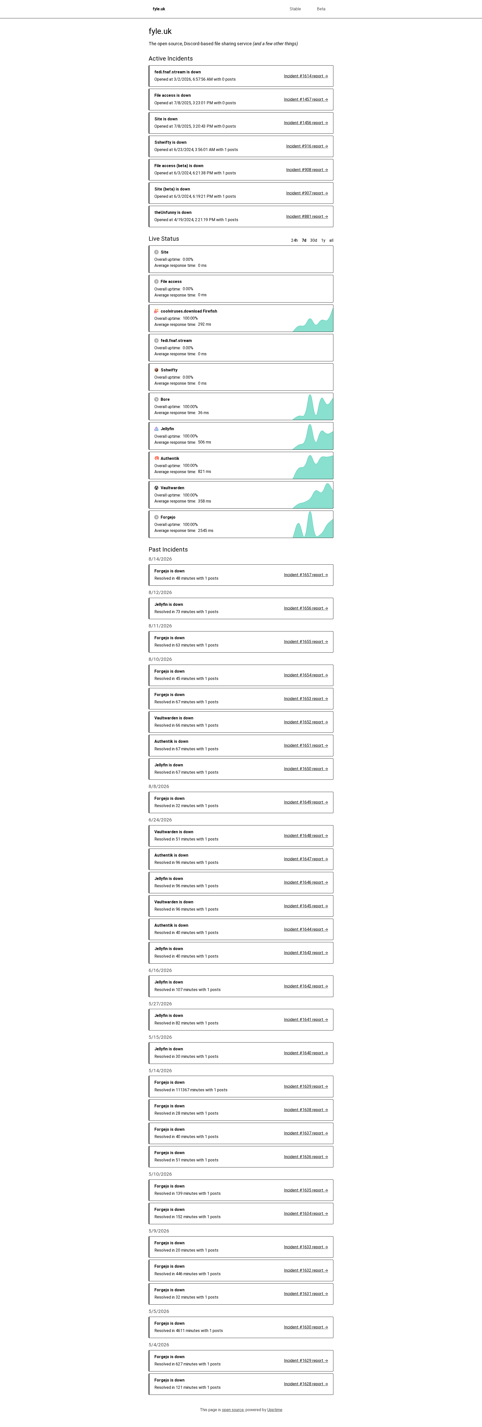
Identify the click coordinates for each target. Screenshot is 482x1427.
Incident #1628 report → (306, 1384)
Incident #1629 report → (306, 1360)
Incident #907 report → (307, 193)
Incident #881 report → (307, 216)
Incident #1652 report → (306, 722)
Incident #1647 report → (306, 859)
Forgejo (168, 517)
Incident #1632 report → (306, 1270)
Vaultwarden (172, 487)
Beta (321, 9)
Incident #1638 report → (306, 1109)
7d (304, 240)
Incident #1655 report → (306, 641)
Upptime (274, 1409)
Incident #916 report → (307, 146)
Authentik (170, 458)
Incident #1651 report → (306, 745)
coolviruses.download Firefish (189, 311)
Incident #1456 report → (306, 122)
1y (323, 240)
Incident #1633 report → (306, 1247)
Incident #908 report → (307, 169)
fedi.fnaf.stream (176, 340)
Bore (165, 399)
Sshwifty (169, 370)
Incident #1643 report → (306, 952)
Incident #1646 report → (306, 882)
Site (164, 252)
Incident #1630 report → (306, 1327)
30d (313, 240)
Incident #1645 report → (306, 906)
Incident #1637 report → (306, 1133)
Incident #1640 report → (306, 1053)
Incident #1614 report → (306, 76)
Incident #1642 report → (306, 986)
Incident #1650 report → (306, 768)
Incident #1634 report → (306, 1213)
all (331, 240)
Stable (295, 9)
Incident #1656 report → (306, 608)
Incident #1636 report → (306, 1156)
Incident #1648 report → (306, 835)
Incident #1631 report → (306, 1293)
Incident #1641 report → (306, 1019)
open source (233, 1409)
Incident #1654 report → (306, 675)
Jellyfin (167, 428)
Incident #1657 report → (306, 574)
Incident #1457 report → (306, 99)
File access (171, 281)
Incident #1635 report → (306, 1190)
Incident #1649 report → (306, 802)
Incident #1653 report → (306, 698)
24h (294, 240)
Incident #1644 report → (306, 929)
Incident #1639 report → (306, 1086)
